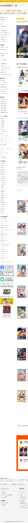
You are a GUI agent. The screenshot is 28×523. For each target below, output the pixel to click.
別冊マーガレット (4, 240)
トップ (2, 10)
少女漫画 (2, 120)
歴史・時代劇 (3, 144)
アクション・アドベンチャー (6, 148)
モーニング (3, 247)
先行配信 (8, 10)
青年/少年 (19, 10)
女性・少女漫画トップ (5, 32)
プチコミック (3, 223)
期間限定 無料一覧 (4, 112)
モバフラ (2, 259)
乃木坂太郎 (3, 204)
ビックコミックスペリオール (6, 262)
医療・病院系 (3, 157)
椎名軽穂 (2, 191)
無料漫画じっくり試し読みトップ (18, 484)
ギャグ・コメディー (5, 137)
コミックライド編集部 (22, 90)
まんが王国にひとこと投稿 (6, 74)
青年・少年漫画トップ (5, 34)
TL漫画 (2, 127)
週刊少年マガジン (4, 234)
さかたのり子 (3, 189)
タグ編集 (19, 169)
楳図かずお (3, 174)
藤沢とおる (3, 208)
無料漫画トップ (4, 19)
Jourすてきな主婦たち (5, 244)
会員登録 (2, 55)
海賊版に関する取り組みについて (6, 296)
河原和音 (2, 180)
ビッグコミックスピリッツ (6, 229)
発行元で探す (3, 91)
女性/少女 (14, 10)
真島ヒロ (2, 210)
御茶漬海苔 (3, 178)
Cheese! (2, 238)
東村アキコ (3, 206)
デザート (2, 255)
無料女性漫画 (3, 103)
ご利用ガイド (3, 70)
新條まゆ (2, 193)
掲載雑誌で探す (4, 87)
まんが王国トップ (5, 484)
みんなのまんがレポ (5, 93)
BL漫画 (2, 129)
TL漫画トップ (3, 37)
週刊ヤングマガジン (5, 225)
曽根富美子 (3, 197)
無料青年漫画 (3, 108)
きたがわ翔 (3, 182)
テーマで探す (3, 82)
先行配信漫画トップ (5, 30)
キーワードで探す (4, 89)
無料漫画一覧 (3, 101)
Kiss (1, 231)
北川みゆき (3, 184)
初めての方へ (3, 72)
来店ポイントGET (4, 47)
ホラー (2, 150)
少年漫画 (2, 124)
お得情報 (3, 505)
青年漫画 (2, 122)
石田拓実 (2, 169)
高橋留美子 (3, 202)
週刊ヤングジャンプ (5, 236)
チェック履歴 (3, 59)
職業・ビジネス (4, 140)
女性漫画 (2, 118)
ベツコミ (2, 242)
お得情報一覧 (3, 49)
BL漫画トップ (3, 39)
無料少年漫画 (3, 110)
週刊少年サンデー (4, 251)
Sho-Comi (3, 249)
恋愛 (2, 133)
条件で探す (3, 80)
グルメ (2, 155)
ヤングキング (3, 253)
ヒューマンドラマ (4, 135)
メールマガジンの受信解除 (6, 494)
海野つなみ (3, 171)
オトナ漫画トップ (4, 41)
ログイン (2, 57)
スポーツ (2, 146)
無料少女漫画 (3, 106)
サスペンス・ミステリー (6, 142)
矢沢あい (2, 212)
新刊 (2, 24)
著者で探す (3, 84)
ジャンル (2, 28)
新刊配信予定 (3, 26)
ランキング (3, 21)
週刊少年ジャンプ (4, 227)
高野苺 (2, 200)
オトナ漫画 (3, 131)
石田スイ (2, 167)
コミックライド (21, 118)
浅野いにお (3, 165)
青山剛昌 (2, 163)
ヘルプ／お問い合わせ (5, 68)
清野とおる (3, 195)
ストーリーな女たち (5, 221)
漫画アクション (4, 257)
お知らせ (2, 65)
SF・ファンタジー (4, 153)
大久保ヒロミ (3, 176)
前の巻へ (20, 190)
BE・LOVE (3, 219)
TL (24, 10)
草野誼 (2, 187)
